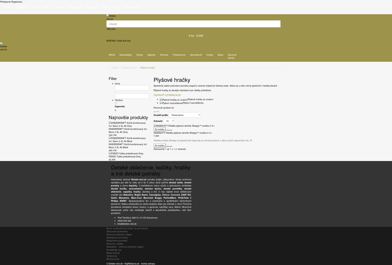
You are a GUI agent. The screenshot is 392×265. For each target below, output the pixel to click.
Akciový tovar (112, 258)
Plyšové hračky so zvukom (200, 99)
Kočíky (35, 7)
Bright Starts (141, 194)
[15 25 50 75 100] (169, 120)
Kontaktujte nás (113, 249)
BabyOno (128, 194)
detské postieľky (173, 188)
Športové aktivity (132, 7)
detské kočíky (119, 188)
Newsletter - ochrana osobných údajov (125, 246)
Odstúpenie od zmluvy (117, 237)
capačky (127, 191)
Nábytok (47, 7)
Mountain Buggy (152, 197)
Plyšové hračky (147, 67)
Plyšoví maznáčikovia (193, 102)
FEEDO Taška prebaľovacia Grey (125, 156)
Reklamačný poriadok (116, 240)
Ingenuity (120, 106)
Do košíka (159, 129)
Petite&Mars (170, 197)
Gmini (114, 197)
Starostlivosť (92, 7)
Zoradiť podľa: (161, 115)
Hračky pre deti (129, 67)
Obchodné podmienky (117, 231)
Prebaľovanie (75, 7)
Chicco (166, 194)
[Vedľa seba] (158, 111)
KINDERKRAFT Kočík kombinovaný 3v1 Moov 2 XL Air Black (128, 146)
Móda (116, 7)
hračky (137, 191)
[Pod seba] (155, 111)
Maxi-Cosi (136, 197)
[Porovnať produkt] (170, 130)
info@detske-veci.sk (127, 223)
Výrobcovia (111, 255)
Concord (175, 194)
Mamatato (124, 197)
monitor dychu (153, 188)
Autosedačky (21, 7)
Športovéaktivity (232, 56)
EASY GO (186, 194)
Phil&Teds (183, 197)
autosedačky (136, 188)
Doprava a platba (114, 243)
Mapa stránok (113, 252)
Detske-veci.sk (139, 179)
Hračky (105, 7)
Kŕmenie (60, 7)
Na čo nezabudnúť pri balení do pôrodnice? (127, 228)
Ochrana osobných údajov (119, 234)
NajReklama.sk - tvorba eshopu (140, 263)
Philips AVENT (119, 200)
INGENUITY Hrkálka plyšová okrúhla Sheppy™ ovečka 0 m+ (183, 132)
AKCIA (8, 7)
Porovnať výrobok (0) (164, 107)
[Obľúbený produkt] (167, 130)
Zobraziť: (158, 120)
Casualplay (155, 194)
